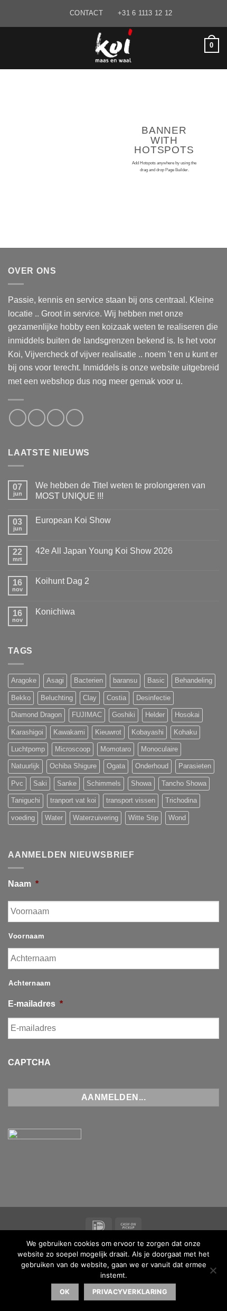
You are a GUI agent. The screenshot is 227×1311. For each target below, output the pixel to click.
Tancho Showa (184, 783)
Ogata (116, 766)
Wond (177, 818)
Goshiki (123, 715)
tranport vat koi (73, 800)
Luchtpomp (28, 749)
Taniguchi (25, 800)
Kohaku (185, 732)
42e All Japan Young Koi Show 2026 (104, 550)
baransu (125, 680)
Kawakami (69, 732)
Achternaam (29, 983)
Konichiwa (55, 611)
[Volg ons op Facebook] (17, 417)
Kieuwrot (108, 732)
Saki (40, 783)
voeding (23, 818)
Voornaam (26, 936)
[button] (14, 45)
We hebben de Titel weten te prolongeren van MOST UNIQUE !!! (120, 490)
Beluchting (57, 698)
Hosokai (187, 715)
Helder (155, 715)
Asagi (55, 680)
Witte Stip (143, 818)
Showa (141, 783)
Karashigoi (27, 732)
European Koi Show (73, 520)
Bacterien (88, 680)
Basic (156, 680)
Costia (116, 698)
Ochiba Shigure (73, 766)
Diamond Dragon (36, 715)
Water (54, 818)
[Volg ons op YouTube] (74, 417)
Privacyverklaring (129, 1292)
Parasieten (194, 766)
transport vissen (130, 800)
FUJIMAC (87, 715)
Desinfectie (153, 698)
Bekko (21, 698)
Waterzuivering (95, 818)
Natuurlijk (25, 766)
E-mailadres (35, 1003)
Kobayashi (147, 732)
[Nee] (212, 1273)
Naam (23, 883)
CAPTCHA (29, 1062)
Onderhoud (151, 766)
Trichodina (181, 800)
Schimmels (104, 783)
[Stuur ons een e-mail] (36, 417)
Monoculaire (159, 749)
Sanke (67, 783)
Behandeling (193, 680)
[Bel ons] (55, 417)
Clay (90, 698)
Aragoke (23, 680)
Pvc (17, 783)
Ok (65, 1292)
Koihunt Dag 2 (62, 581)
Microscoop (72, 749)
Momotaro (115, 749)
